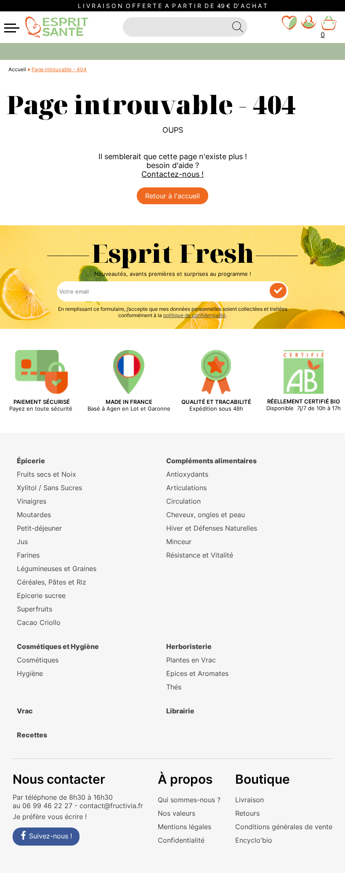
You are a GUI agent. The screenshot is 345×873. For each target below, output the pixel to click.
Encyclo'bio (253, 840)
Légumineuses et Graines (56, 568)
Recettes (32, 735)
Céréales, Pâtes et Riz (51, 582)
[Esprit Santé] (56, 26)
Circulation (183, 501)
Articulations (186, 487)
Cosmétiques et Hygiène (58, 646)
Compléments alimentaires (211, 461)
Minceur (178, 541)
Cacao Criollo (39, 622)
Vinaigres (31, 501)
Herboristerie (189, 646)
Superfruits (34, 609)
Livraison (249, 800)
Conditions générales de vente (283, 826)
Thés (173, 687)
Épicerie (31, 461)
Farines (28, 555)
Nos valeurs (176, 813)
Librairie (180, 711)
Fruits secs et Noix (46, 474)
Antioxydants (187, 474)
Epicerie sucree (41, 595)
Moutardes (34, 514)
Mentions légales (184, 826)
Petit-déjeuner (39, 528)
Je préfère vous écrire (48, 816)
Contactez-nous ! (172, 174)
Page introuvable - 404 (59, 69)
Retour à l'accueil (172, 196)
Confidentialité (181, 840)
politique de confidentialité (194, 315)
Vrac (25, 711)
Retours (247, 813)
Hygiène (30, 673)
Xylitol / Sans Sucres (49, 487)
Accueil (17, 69)
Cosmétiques (37, 660)
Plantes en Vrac (191, 660)
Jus (22, 541)
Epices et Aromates (197, 673)
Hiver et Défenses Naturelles (211, 528)
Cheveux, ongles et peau (205, 514)
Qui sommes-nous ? (189, 800)
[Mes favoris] (289, 27)
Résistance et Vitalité (199, 555)
